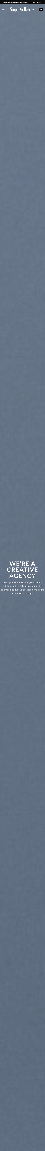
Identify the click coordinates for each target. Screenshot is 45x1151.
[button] (3, 9)
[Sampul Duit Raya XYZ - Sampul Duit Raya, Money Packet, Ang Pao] (21, 9)
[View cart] (41, 10)
